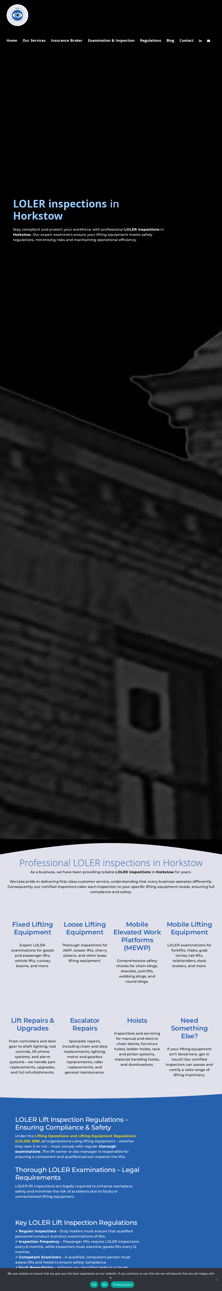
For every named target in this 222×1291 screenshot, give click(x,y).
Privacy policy (122, 1284)
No (105, 1284)
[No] (216, 1279)
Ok (94, 1284)
